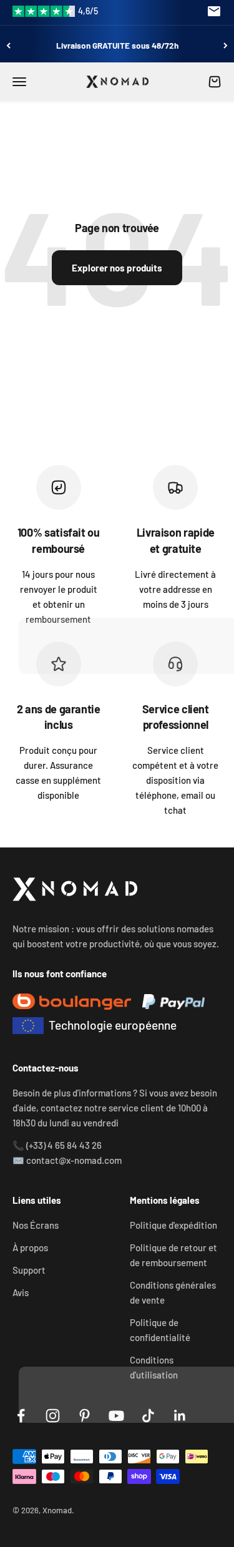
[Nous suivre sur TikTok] (148, 1415)
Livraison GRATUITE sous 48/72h (117, 45)
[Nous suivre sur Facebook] (20, 1415)
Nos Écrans (35, 1225)
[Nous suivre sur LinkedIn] (180, 1415)
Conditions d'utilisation (154, 1367)
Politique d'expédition (173, 1225)
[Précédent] (8, 45)
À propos (30, 1247)
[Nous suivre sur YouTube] (116, 1415)
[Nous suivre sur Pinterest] (84, 1415)
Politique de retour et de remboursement (173, 1255)
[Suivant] (225, 45)
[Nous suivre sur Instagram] (52, 1415)
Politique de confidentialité (160, 1330)
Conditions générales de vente (173, 1292)
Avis (20, 1292)
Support (29, 1270)
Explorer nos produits (117, 267)
